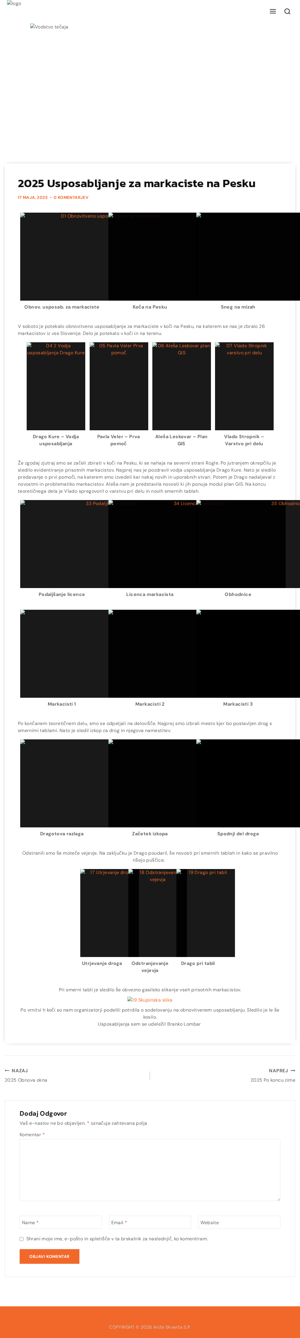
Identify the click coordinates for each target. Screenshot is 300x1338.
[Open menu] (273, 11)
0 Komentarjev (71, 197)
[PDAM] (18, 11)
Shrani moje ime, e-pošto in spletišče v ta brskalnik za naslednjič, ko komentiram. (117, 1239)
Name (30, 1223)
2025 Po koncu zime (272, 1075)
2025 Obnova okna (26, 1075)
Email (119, 1223)
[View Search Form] (287, 11)
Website (209, 1223)
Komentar (32, 1135)
